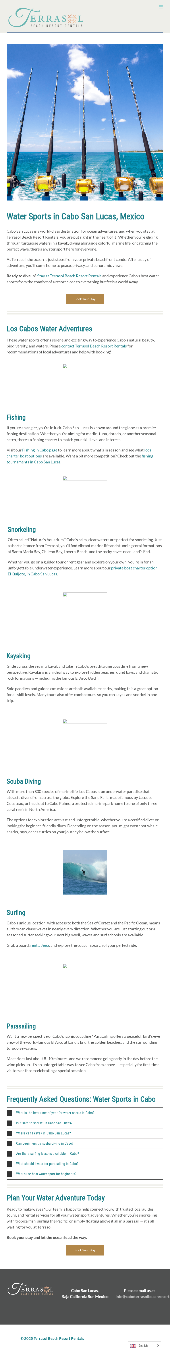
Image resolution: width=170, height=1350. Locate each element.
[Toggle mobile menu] (161, 6)
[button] (85, 1113)
